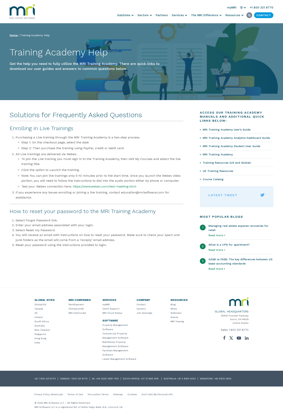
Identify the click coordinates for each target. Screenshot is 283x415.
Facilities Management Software (115, 352)
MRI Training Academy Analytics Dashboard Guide (236, 137)
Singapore (40, 334)
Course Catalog (213, 179)
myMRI (106, 304)
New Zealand (42, 330)
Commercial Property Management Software (115, 335)
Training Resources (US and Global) (227, 162)
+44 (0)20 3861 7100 (107, 378)
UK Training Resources (218, 170)
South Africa (41, 321)
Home (14, 35)
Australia (39, 325)
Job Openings (144, 313)
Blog (173, 304)
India (37, 342)
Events (174, 317)
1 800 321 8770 (239, 329)
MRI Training (177, 321)
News (174, 308)
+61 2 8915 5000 (186, 378)
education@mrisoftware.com (142, 192)
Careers (141, 308)
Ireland (38, 317)
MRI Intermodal (77, 313)
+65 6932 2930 (222, 378)
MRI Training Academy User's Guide (226, 129)
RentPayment (76, 304)
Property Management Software (115, 327)
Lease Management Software (119, 359)
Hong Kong (40, 338)
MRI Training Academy (218, 154)
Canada (38, 308)
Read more (215, 235)
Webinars (176, 313)
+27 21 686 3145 (150, 378)
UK (36, 313)
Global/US (40, 304)
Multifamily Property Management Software (115, 344)
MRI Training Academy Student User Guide (231, 146)
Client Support (110, 308)
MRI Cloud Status (112, 313)
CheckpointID (76, 308)
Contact (141, 304)
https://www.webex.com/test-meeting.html (104, 186)
